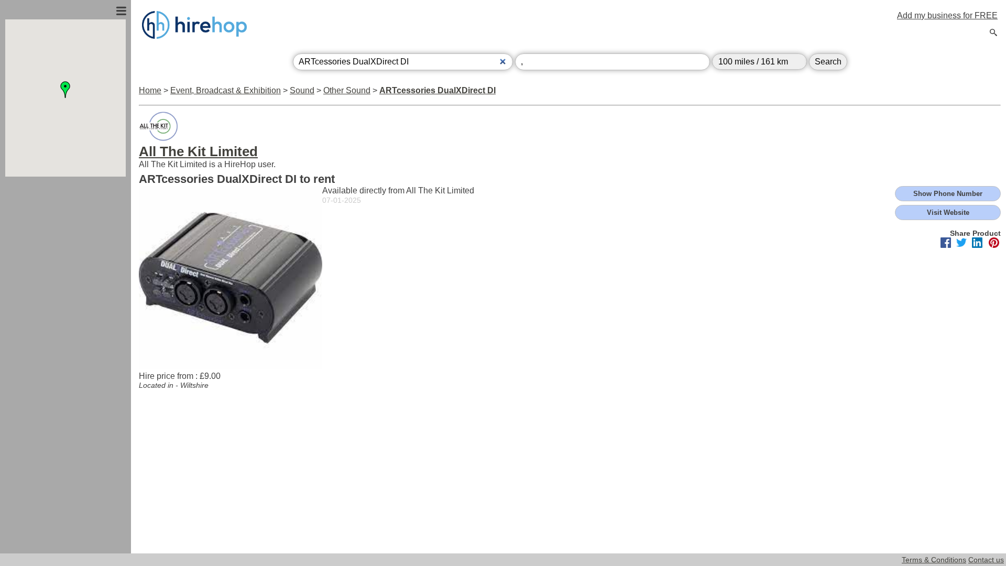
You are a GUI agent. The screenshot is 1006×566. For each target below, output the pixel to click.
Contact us (986, 560)
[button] (65, 89)
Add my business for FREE (947, 15)
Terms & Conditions (934, 560)
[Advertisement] (65, 290)
